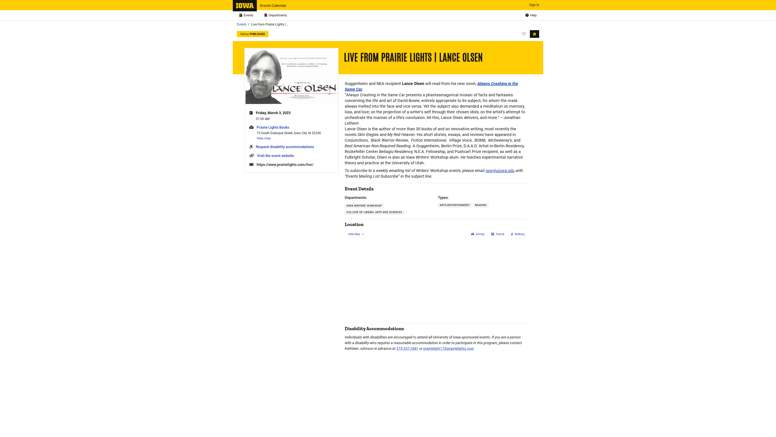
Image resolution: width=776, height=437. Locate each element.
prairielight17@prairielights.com (448, 348)
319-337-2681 (407, 348)
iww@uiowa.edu (500, 170)
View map (264, 138)
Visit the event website (275, 156)
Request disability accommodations (285, 147)
